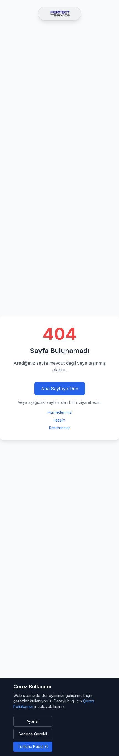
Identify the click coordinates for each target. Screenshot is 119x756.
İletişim (59, 420)
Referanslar (59, 427)
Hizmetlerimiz (60, 412)
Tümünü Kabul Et (33, 746)
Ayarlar (33, 721)
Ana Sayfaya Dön (59, 388)
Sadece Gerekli (33, 734)
